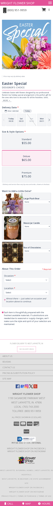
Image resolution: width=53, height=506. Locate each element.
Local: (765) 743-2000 (26, 406)
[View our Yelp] (35, 387)
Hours (45, 503)
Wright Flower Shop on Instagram (26, 451)
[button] (46, 10)
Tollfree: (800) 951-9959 (26, 411)
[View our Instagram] (26, 387)
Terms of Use (45, 496)
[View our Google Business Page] (22, 387)
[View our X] (31, 387)
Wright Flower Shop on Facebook (26, 448)
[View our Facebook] (18, 387)
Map (27, 503)
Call (9, 503)
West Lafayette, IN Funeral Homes (16, 470)
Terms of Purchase (27, 496)
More (5, 100)
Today (27, 111)
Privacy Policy (9, 496)
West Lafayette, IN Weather (15, 479)
